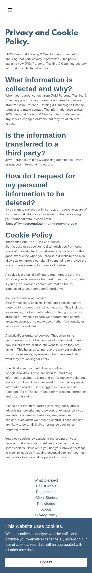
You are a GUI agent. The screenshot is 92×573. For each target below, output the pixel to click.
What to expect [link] (46, 480)
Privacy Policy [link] (46, 515)
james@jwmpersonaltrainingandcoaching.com (41, 223)
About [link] (46, 509)
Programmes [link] (46, 492)
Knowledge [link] (46, 503)
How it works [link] (46, 486)
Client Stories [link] (46, 498)
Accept (46, 562)
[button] (14, 9)
